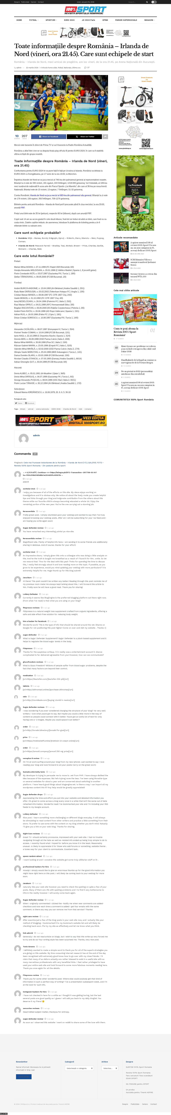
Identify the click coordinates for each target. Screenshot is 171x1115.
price (25, 737)
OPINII (105, 20)
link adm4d (28, 933)
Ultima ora (76, 68)
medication (28, 675)
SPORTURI (50, 20)
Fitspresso (27, 648)
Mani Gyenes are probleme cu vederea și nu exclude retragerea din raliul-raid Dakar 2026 (138, 349)
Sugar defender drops (33, 794)
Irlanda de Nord (69, 409)
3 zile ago (136, 280)
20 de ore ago (138, 254)
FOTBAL (33, 20)
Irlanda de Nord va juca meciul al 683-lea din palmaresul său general (60, 195)
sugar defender (30, 635)
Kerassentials (29, 511)
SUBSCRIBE (24, 1077)
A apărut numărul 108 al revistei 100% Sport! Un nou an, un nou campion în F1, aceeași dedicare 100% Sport (137, 385)
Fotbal (60, 68)
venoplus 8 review (31, 758)
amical (30, 409)
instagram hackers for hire (35, 992)
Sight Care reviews (31, 834)
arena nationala (42, 409)
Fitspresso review (31, 975)
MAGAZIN (148, 20)
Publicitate (25, 2)
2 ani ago (28, 479)
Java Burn (27, 578)
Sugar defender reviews (33, 707)
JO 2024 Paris (88, 20)
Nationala (67, 68)
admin (19, 68)
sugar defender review (33, 1019)
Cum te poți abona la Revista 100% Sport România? (126, 332)
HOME (19, 20)
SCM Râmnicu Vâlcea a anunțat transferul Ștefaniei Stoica (143, 262)
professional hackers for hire (36, 867)
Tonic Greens (29, 947)
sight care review (30, 916)
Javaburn (27, 883)
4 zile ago (136, 268)
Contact (41, 2)
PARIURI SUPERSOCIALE (126, 20)
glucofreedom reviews (33, 662)
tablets (26, 686)
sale (25, 697)
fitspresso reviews (31, 608)
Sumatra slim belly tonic (34, 772)
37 (88, 67)
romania (88, 409)
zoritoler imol (29, 489)
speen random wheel (32, 856)
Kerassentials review (32, 538)
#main (22, 409)
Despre (17, 2)
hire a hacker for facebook (34, 621)
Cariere (33, 2)
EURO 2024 (69, 20)
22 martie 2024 (32, 68)
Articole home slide (49, 68)
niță (80, 409)
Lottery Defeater (30, 594)
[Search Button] (146, 2)
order (25, 727)
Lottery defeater (30, 814)
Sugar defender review (33, 528)
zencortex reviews (31, 1008)
